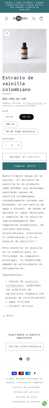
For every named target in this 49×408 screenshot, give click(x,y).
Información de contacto (26, 402)
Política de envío (26, 397)
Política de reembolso (30, 383)
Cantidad (8, 139)
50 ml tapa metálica (20, 131)
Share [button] (9, 315)
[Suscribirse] (39, 346)
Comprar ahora (24, 166)
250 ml (10, 124)
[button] (6, 18)
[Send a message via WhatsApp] (44, 403)
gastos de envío (35, 103)
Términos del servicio (26, 392)
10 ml (11, 117)
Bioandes (21, 379)
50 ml (26, 117)
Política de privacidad (26, 387)
